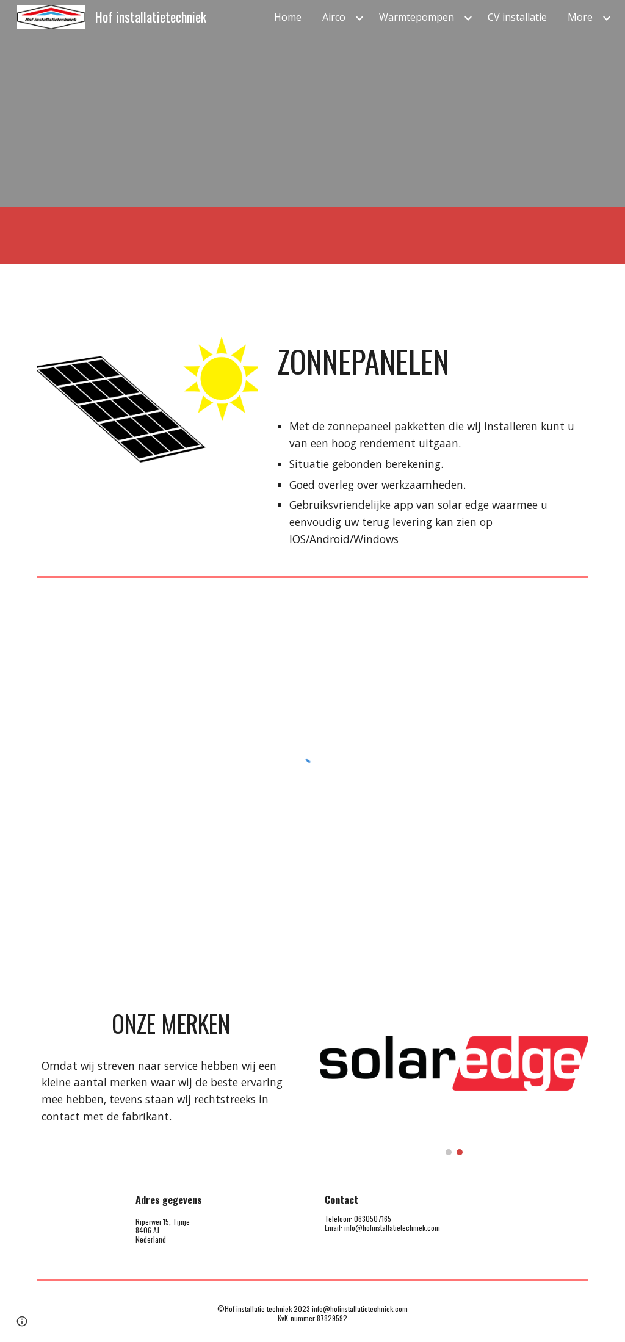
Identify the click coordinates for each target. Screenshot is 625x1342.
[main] (430, 361)
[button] (22, 1321)
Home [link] (288, 17)
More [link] (580, 17)
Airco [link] (333, 17)
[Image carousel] (454, 1076)
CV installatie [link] (517, 17)
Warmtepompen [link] (416, 17)
